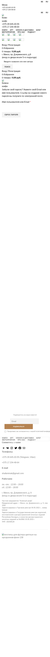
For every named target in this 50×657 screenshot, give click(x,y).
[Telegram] (3, 449)
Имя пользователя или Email (22, 102)
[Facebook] (19, 449)
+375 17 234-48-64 (8, 10)
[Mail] (24, 449)
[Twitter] (15, 449)
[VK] (7, 449)
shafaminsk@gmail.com (13, 473)
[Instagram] (11, 449)
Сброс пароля (11, 115)
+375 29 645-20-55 (8, 7)
